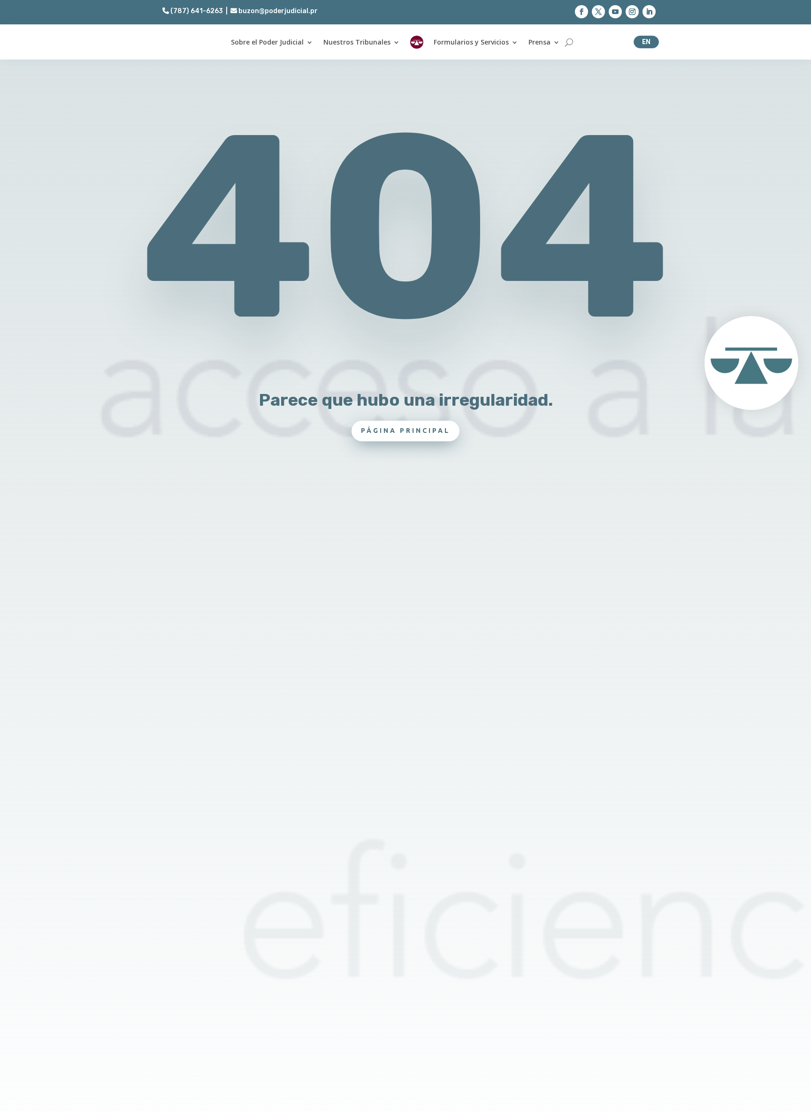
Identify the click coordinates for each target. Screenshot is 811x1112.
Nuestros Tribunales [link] (356, 42)
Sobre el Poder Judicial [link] (267, 42)
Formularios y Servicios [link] (471, 42)
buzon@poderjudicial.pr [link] (277, 11)
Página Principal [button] (405, 430)
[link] (416, 42)
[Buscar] (569, 42)
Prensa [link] (539, 42)
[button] (581, 11)
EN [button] (646, 41)
